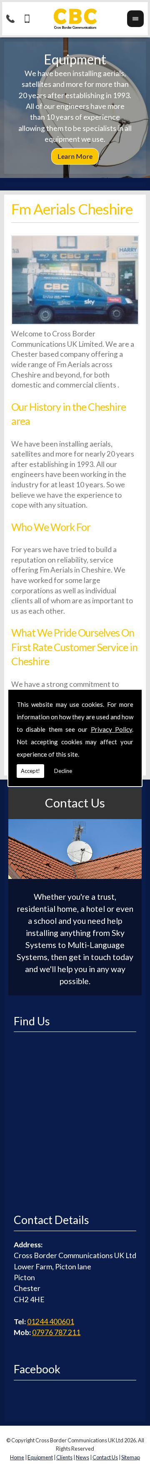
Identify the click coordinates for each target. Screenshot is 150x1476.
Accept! (30, 771)
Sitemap (130, 1457)
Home (17, 1457)
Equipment (40, 1457)
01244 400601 (50, 1321)
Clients (64, 1457)
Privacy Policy (111, 729)
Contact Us (75, 802)
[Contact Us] (75, 876)
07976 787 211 (56, 1332)
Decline (63, 771)
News (82, 1457)
